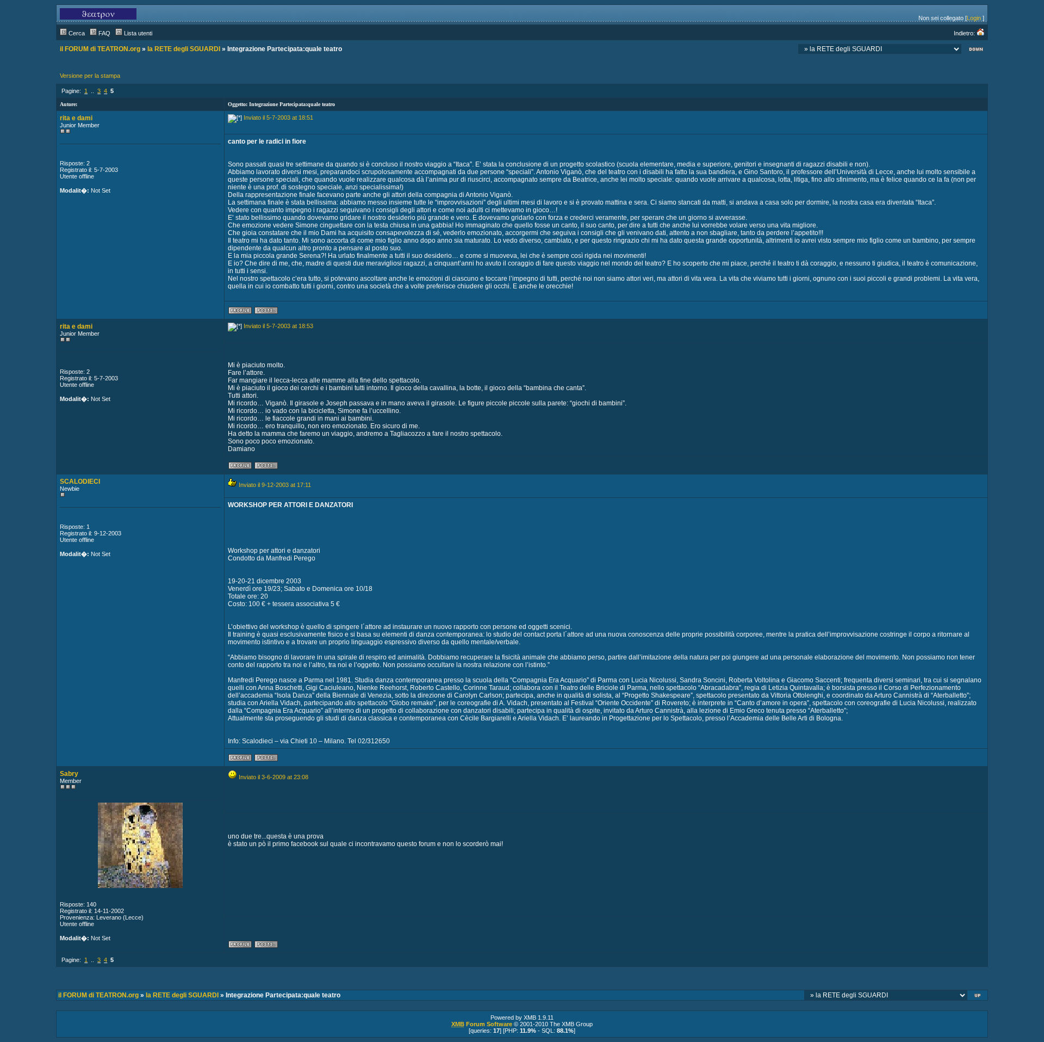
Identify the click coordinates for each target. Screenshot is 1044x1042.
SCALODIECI (80, 481)
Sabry (69, 774)
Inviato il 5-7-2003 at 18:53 (278, 326)
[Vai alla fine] (976, 50)
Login (974, 18)
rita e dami (76, 118)
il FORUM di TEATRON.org (100, 49)
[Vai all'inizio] (978, 996)
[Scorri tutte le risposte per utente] (266, 312)
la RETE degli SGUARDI (183, 49)
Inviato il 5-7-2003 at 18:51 (278, 117)
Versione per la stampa (90, 75)
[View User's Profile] (240, 312)
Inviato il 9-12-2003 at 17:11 (275, 485)
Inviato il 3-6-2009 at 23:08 (273, 777)
